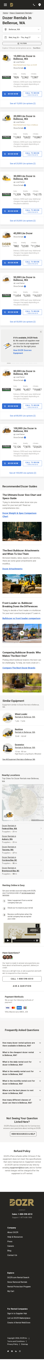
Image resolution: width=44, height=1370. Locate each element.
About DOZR (12, 1232)
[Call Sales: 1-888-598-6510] (35, 5)
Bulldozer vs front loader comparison (21, 618)
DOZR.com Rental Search (18, 1277)
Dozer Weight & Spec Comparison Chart (19, 515)
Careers (10, 1246)
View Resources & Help (23, 1134)
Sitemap (24, 1344)
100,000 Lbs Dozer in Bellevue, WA (25, 430)
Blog (9, 1250)
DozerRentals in (9, 827)
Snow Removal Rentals (17, 1282)
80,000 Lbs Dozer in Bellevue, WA (24, 372)
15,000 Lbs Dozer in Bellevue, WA (24, 57)
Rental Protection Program (19, 1286)
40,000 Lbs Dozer (23, 233)
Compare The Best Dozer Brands (18, 668)
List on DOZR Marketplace (18, 1318)
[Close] (41, 332)
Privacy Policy (12, 1344)
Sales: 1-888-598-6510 (22, 1214)
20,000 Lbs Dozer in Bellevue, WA (24, 117)
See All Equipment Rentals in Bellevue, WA (18, 759)
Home (5, 13)
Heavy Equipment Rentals (21, 13)
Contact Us (12, 1255)
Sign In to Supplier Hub (17, 1313)
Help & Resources (15, 1237)
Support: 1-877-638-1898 (22, 1217)
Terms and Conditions (16, 1341)
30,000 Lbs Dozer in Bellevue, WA (24, 177)
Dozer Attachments (12, 569)
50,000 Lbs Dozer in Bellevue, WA (24, 278)
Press (9, 1241)
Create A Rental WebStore (18, 1322)
